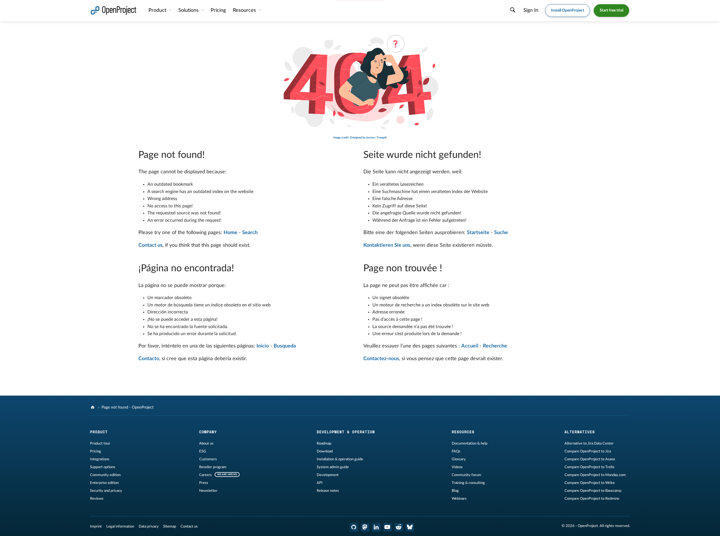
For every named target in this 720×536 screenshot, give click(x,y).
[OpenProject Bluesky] (410, 527)
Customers (208, 459)
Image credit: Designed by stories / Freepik (360, 137)
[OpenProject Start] (113, 10)
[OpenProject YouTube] (387, 527)
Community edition (105, 475)
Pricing (95, 451)
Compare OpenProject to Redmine (591, 498)
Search (250, 232)
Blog (455, 490)
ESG (202, 451)
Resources (245, 10)
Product (158, 10)
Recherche (495, 346)
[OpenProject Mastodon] (365, 527)
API (320, 483)
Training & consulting (468, 483)
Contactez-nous (381, 358)
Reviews (97, 498)
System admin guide (333, 467)
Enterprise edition (104, 483)
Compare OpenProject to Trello (589, 467)
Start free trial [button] (611, 10)
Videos (457, 467)
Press (203, 483)
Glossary (459, 459)
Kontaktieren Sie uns (386, 245)
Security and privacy (106, 490)
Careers (205, 475)
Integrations (99, 459)
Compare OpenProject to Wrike (589, 483)
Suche (501, 232)
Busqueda (285, 346)
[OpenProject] (93, 407)
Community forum (466, 475)
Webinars (459, 498)
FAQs (456, 451)
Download (325, 451)
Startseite (478, 232)
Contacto (148, 358)
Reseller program (212, 467)
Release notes (328, 490)
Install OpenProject (567, 10)
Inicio (262, 346)
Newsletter (208, 490)
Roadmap (324, 443)
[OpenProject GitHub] (354, 527)
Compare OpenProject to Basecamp (592, 490)
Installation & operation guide (340, 459)
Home (230, 232)
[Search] (513, 10)
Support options (102, 467)
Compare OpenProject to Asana (589, 459)
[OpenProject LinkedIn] (376, 527)
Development (328, 475)
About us (206, 443)
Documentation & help (469, 443)
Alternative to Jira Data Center (589, 443)
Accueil (469, 346)
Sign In (530, 10)
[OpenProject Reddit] (399, 527)
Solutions (189, 10)
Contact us (150, 245)
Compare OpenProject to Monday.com (595, 475)
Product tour (100, 443)
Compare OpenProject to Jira (587, 451)
